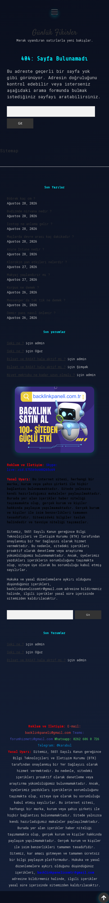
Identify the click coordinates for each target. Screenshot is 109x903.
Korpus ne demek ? (23, 287)
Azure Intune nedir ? (25, 249)
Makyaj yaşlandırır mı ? (28, 274)
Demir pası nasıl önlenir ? (31, 313)
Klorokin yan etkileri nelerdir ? (37, 262)
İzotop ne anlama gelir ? (29, 224)
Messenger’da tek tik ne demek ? (36, 300)
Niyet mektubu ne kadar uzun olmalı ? (41, 375)
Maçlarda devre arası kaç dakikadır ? (40, 236)
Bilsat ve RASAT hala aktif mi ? (36, 359)
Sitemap (9, 150)
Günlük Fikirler (54, 33)
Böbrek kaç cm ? (21, 198)
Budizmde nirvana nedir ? (29, 211)
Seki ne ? (15, 343)
